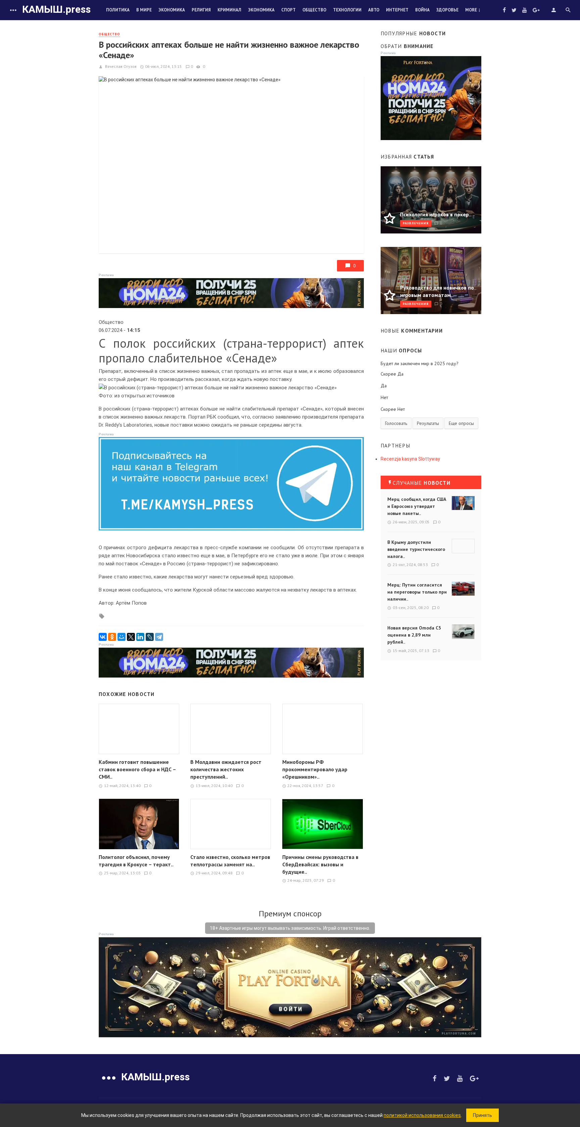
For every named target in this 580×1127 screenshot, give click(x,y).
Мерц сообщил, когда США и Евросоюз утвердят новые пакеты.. (416, 506)
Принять (482, 1115)
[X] (131, 637)
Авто (373, 10)
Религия (201, 10)
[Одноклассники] (112, 637)
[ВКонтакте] (103, 637)
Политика (118, 10)
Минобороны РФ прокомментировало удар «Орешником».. (314, 769)
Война (422, 10)
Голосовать (396, 423)
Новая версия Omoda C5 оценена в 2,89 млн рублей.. (414, 635)
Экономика (171, 10)
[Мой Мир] (121, 637)
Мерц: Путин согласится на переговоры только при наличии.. (417, 592)
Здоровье (447, 10)
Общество (314, 10)
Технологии (347, 10)
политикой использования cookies (422, 1115)
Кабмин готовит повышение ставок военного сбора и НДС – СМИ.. (137, 769)
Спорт (288, 10)
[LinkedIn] (140, 637)
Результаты (428, 423)
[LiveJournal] (150, 637)
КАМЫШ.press (56, 9)
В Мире (144, 10)
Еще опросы (461, 423)
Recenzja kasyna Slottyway (410, 459)
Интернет (397, 10)
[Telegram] (159, 637)
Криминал (229, 10)
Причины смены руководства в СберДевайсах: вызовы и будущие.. (320, 864)
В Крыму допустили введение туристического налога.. (416, 549)
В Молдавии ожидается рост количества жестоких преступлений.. (225, 769)
